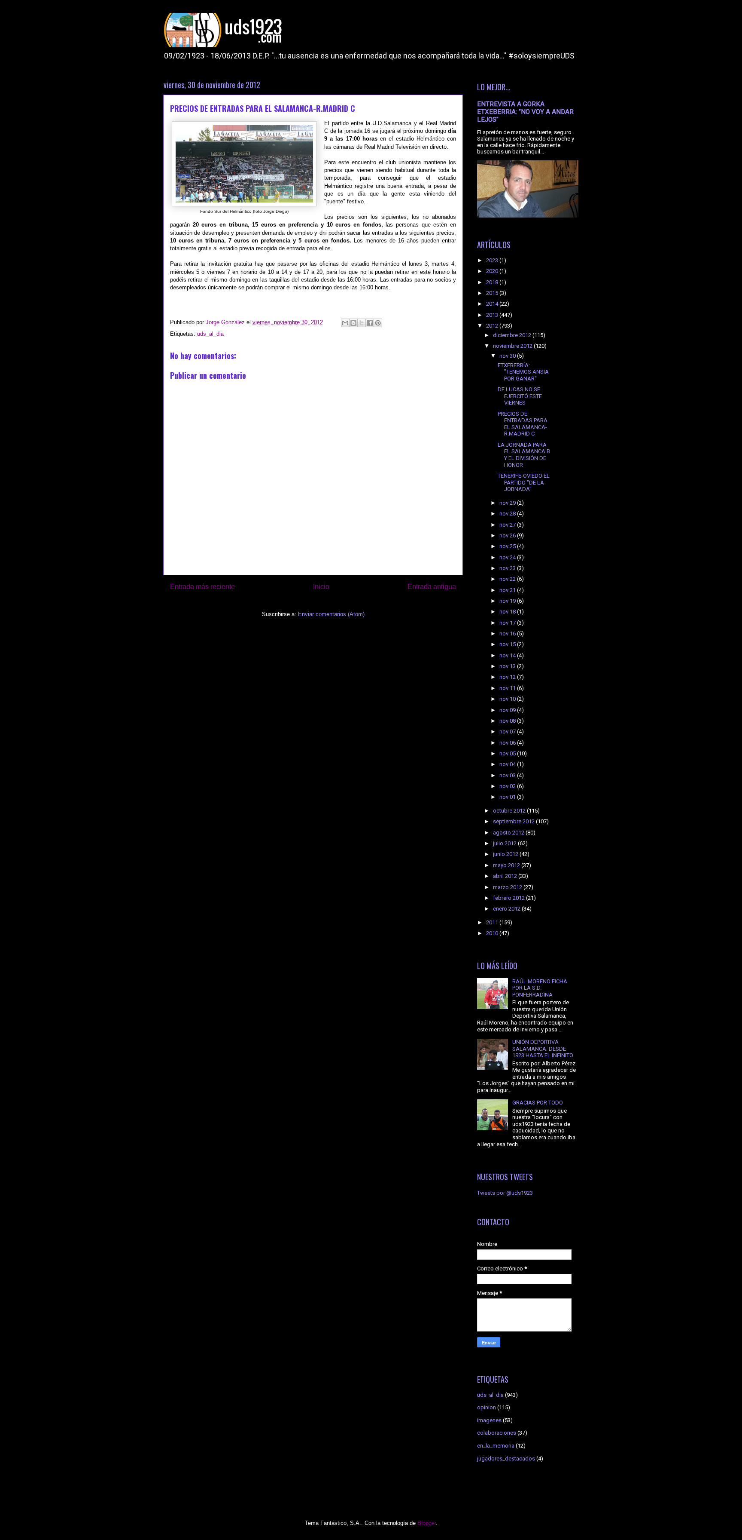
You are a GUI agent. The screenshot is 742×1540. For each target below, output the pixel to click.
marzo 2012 (508, 887)
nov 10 (508, 699)
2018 (492, 282)
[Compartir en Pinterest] (378, 323)
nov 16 (508, 633)
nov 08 (508, 721)
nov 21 (508, 590)
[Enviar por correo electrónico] (345, 323)
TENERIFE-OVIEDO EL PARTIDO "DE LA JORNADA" (524, 482)
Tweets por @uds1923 (505, 1193)
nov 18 (508, 611)
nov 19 (508, 601)
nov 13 (508, 666)
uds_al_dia (210, 334)
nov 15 (508, 644)
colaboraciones (496, 1433)
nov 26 (508, 535)
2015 (492, 293)
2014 (492, 304)
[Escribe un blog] (353, 323)
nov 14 (508, 655)
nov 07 (508, 731)
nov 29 (508, 503)
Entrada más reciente (202, 586)
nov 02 (508, 786)
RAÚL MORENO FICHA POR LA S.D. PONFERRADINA (539, 988)
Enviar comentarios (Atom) (331, 614)
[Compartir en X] (361, 323)
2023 (492, 260)
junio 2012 (506, 854)
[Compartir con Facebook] (369, 323)
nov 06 (508, 742)
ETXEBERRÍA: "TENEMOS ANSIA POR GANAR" (523, 372)
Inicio (321, 586)
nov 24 (508, 557)
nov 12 (508, 677)
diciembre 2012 (512, 335)
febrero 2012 (509, 898)
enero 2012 (507, 908)
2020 (492, 271)
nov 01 (508, 797)
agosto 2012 (509, 832)
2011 (492, 922)
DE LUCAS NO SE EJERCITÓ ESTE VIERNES (520, 396)
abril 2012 (505, 876)
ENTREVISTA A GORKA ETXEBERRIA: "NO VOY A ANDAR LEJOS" (525, 111)
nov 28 (508, 513)
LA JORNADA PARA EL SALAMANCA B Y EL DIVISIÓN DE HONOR (524, 455)
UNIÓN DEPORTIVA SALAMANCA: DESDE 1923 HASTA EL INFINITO (542, 1048)
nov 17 (508, 623)
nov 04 (508, 764)
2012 (492, 325)
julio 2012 (505, 843)
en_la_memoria (495, 1445)
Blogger (426, 1523)
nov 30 (508, 356)
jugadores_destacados (506, 1458)
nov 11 (508, 688)
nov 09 (508, 710)
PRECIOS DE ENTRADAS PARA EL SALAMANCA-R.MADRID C (522, 424)
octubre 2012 (510, 810)
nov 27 (508, 525)
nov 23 (508, 568)
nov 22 (508, 579)
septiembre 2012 (514, 821)
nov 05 (508, 753)
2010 (492, 933)
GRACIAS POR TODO (537, 1102)
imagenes (489, 1420)
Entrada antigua (431, 586)
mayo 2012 (507, 865)
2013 (492, 315)
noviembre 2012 (513, 346)
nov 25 (508, 546)
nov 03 (508, 775)
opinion (486, 1407)
